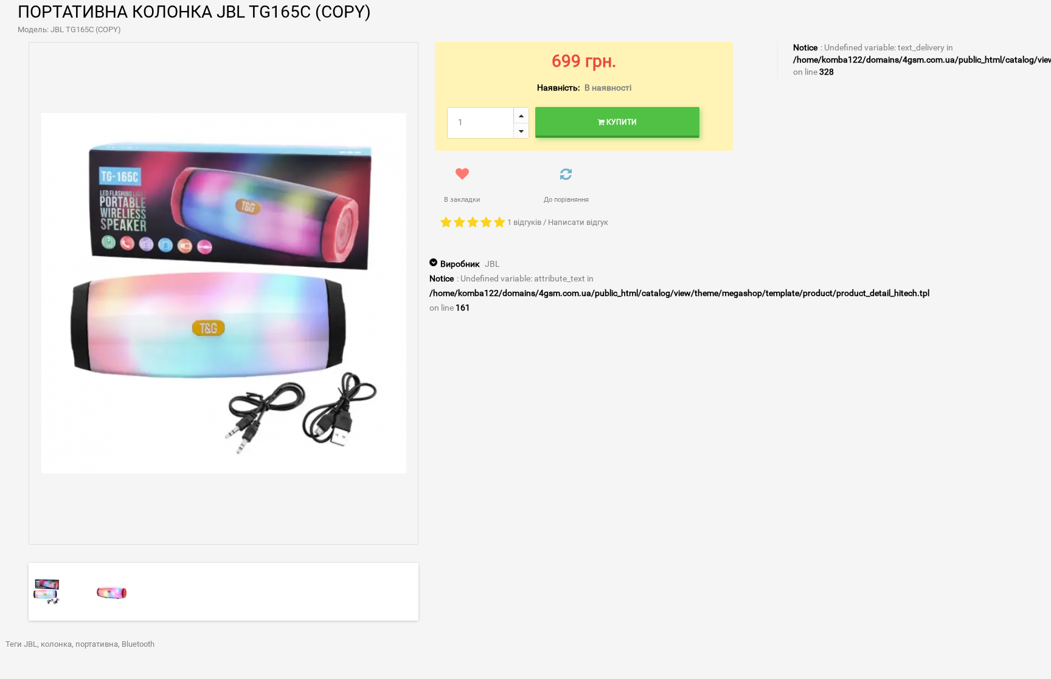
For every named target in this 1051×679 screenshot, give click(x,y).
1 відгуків (524, 222)
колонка (56, 644)
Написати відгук (578, 222)
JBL (492, 264)
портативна (96, 644)
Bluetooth (138, 644)
